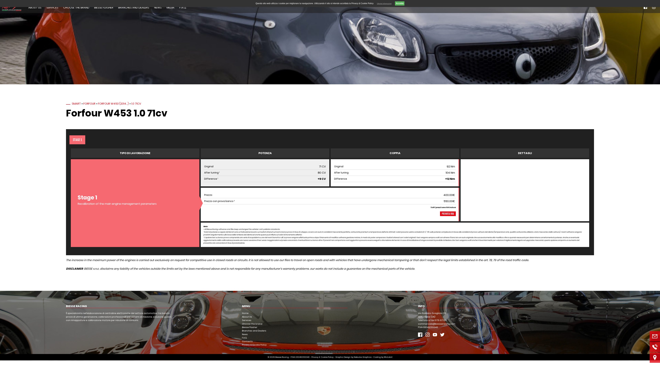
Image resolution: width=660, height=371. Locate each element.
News (158, 7)
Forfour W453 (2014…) (113, 104)
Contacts (247, 341)
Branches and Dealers (133, 7)
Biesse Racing (282, 357)
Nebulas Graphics (362, 357)
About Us (34, 7)
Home (245, 313)
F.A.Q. (182, 7)
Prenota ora (448, 213)
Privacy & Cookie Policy (254, 344)
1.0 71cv (136, 104)
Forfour (89, 104)
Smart (76, 104)
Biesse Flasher (103, 7)
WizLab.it (388, 357)
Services (52, 7)
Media (170, 7)
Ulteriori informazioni (384, 3)
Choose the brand (76, 7)
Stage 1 (77, 140)
